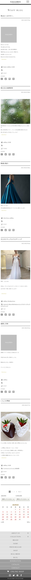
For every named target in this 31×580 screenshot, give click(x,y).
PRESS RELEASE (15, 547)
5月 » (28, 522)
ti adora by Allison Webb (9, 304)
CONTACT (15, 568)
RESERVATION (15, 561)
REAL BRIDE (15, 554)
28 (11, 519)
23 (19, 517)
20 (7, 517)
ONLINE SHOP (17, 571)
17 (24, 514)
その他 (13, 67)
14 (11, 514)
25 (28, 517)
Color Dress (6, 218)
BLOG (15, 557)
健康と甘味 (4, 324)
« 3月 (2, 522)
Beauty (5, 67)
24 (24, 517)
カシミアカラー (22, 304)
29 (15, 519)
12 (3, 514)
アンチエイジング (7, 468)
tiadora (16, 304)
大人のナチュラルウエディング (11, 239)
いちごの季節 (5, 401)
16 (19, 514)
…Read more (3, 59)
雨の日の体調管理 (7, 88)
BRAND (15, 540)
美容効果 (17, 468)
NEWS (15, 543)
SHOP (15, 550)
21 (11, 517)
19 (3, 517)
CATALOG (15, 564)
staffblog (9, 67)
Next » (20, 491)
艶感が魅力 (4, 163)
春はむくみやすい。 (7, 16)
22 (15, 517)
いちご (13, 468)
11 (28, 512)
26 (3, 519)
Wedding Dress (11, 301)
